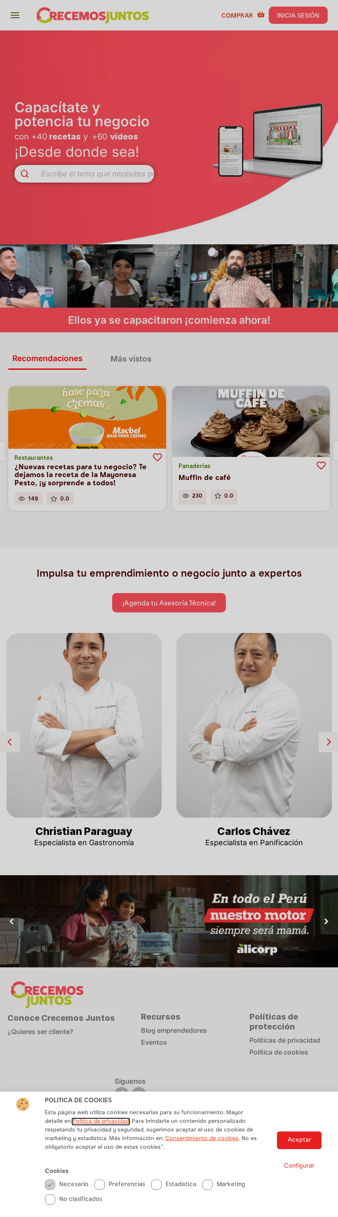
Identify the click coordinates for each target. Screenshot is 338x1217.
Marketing (231, 1185)
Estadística (181, 1185)
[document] (169, 608)
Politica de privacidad (101, 1121)
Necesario (73, 1185)
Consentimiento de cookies (202, 1139)
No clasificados (80, 1199)
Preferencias (127, 1185)
